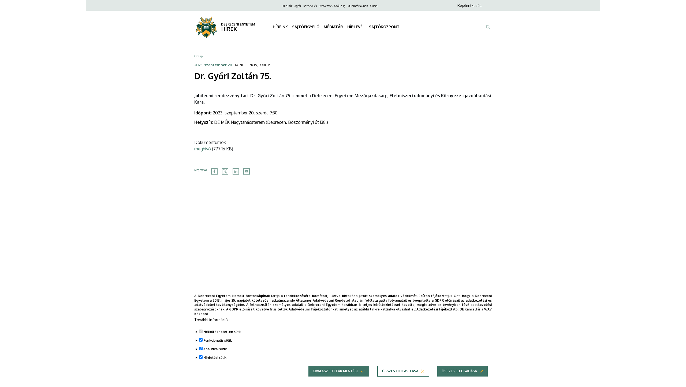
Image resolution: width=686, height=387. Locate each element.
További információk (212, 319)
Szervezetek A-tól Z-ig (332, 6)
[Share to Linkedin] (236, 171)
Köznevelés (310, 6)
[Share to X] (225, 171)
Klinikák (287, 6)
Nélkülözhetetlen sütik (222, 332)
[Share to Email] (246, 171)
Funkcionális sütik (217, 340)
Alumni (374, 6)
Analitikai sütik (215, 349)
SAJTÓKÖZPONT (384, 26)
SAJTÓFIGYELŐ (305, 26)
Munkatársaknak (358, 6)
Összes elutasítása (400, 371)
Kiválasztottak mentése (336, 371)
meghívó (202, 148)
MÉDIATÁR (333, 26)
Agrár (297, 6)
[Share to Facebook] (214, 171)
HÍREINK (280, 26)
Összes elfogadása (459, 371)
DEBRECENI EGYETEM (238, 24)
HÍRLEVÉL (356, 26)
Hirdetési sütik (214, 358)
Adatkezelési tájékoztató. (437, 309)
